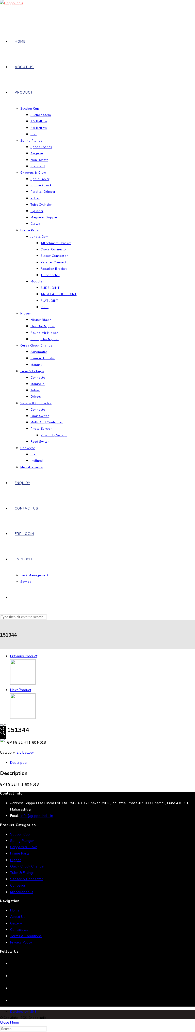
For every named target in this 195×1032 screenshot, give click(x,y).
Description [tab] (19, 762)
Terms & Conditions (26, 936)
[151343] (23, 683)
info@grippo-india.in (36, 815)
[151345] (23, 717)
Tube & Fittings (22, 872)
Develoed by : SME (23, 1012)
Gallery (16, 923)
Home (15, 910)
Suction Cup (20, 834)
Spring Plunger (22, 840)
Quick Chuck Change (27, 866)
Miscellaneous (21, 892)
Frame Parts (19, 853)
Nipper (15, 860)
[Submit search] (50, 1029)
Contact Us (19, 929)
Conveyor (17, 885)
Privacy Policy (21, 942)
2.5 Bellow (25, 752)
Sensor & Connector (26, 879)
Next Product (20, 689)
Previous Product (23, 656)
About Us (17, 916)
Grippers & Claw (23, 847)
